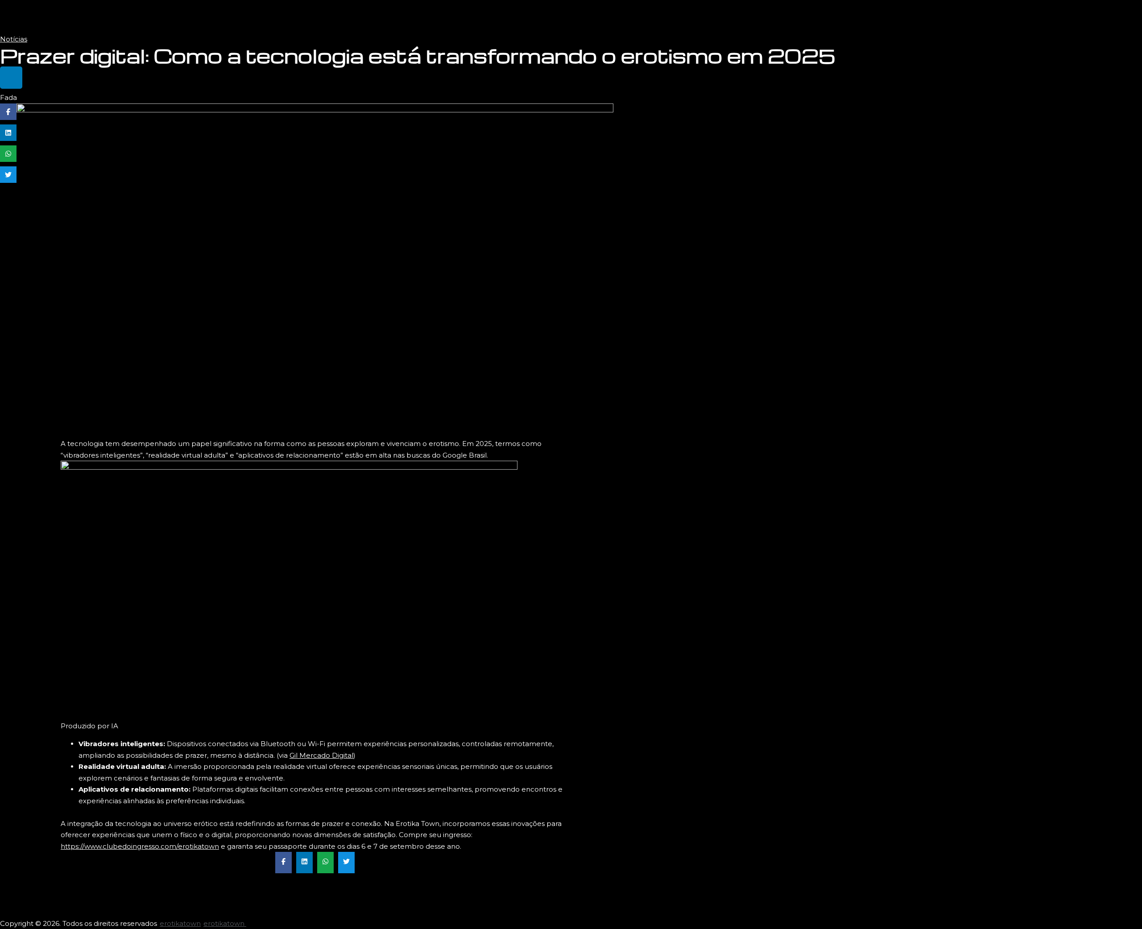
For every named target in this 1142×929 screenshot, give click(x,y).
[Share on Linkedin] (8, 132)
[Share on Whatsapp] (8, 153)
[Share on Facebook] (8, 111)
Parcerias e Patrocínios (1094, 16)
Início (994, 16)
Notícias (13, 39)
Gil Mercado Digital (321, 755)
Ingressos (1031, 16)
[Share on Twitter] (8, 174)
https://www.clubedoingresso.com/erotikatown (140, 846)
